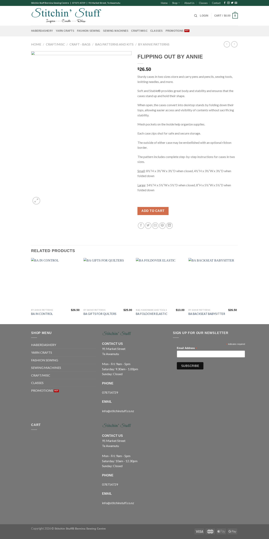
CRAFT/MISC (139, 30)
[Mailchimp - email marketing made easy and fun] (236, 366)
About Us (189, 3)
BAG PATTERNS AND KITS (114, 44)
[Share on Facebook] (141, 225)
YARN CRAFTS (65, 30)
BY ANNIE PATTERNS (153, 44)
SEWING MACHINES (116, 30)
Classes (203, 3)
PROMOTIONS (175, 30)
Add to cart (152, 210)
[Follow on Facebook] (225, 3)
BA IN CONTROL (42, 313)
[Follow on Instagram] (228, 3)
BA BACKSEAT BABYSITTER (206, 313)
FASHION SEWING (88, 30)
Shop (174, 3)
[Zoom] (36, 201)
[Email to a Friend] (155, 225)
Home (164, 3)
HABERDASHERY (42, 30)
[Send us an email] (236, 3)
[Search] (195, 15)
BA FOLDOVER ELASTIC (151, 313)
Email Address (187, 348)
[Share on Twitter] (148, 225)
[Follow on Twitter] (232, 3)
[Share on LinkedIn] (169, 225)
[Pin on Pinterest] (162, 225)
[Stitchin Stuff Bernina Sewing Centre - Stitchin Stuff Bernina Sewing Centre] (66, 15)
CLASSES (156, 30)
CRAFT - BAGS (80, 44)
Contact (216, 3)
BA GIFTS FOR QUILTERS (99, 313)
